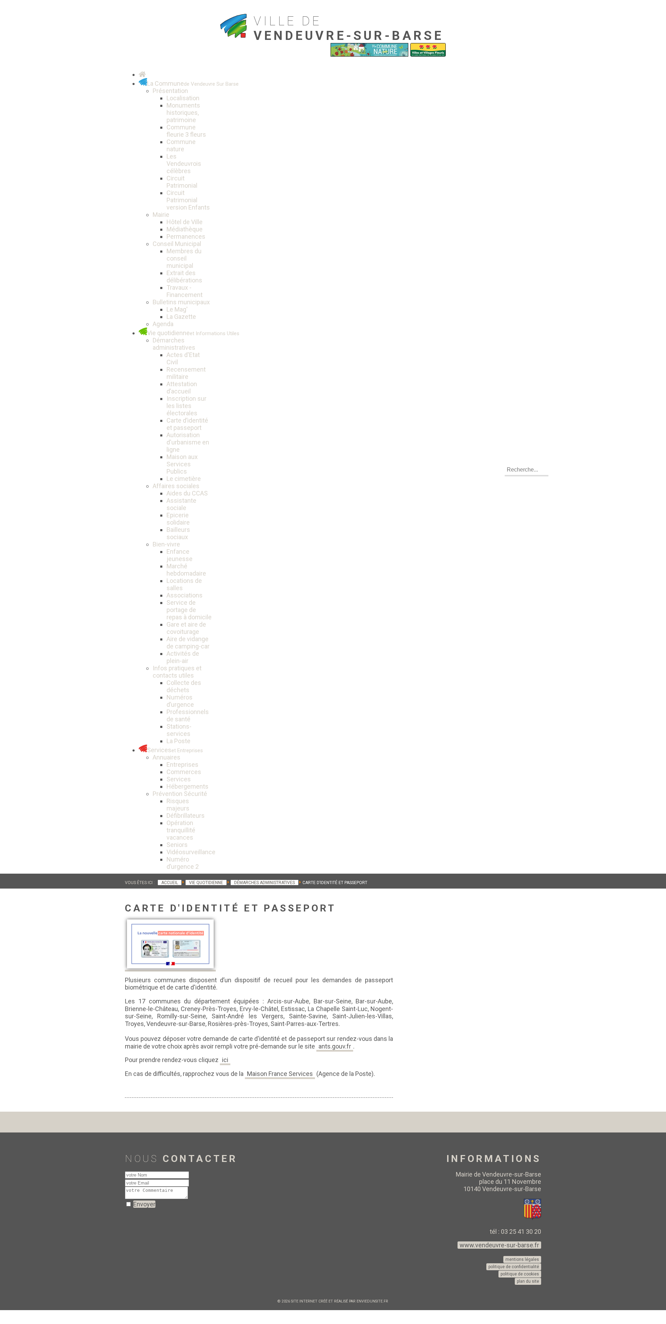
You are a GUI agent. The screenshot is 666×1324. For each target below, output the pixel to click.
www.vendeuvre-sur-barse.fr (499, 1245)
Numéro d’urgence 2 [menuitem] (182, 863)
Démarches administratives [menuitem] (174, 344)
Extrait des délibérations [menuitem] (184, 276)
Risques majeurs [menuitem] (177, 804)
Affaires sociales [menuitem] (176, 486)
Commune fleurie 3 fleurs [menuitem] (186, 131)
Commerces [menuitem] (183, 771)
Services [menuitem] (178, 779)
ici (225, 1059)
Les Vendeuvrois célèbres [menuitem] (183, 164)
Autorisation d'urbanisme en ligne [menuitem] (187, 442)
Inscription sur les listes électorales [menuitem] (186, 406)
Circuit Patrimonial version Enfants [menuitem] (188, 200)
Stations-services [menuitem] (178, 730)
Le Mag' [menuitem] (177, 309)
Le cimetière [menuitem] (183, 478)
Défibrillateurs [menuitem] (185, 815)
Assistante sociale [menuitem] (181, 504)
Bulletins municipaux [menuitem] (181, 302)
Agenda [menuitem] (163, 324)
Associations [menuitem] (184, 595)
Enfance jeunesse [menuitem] (179, 555)
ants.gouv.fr (334, 1046)
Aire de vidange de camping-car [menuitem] (188, 642)
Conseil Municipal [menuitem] (177, 243)
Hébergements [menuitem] (187, 786)
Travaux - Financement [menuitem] (184, 291)
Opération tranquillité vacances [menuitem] (180, 830)
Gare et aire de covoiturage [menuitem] (186, 628)
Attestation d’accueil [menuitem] (181, 387)
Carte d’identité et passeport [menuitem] (187, 424)
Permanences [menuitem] (185, 236)
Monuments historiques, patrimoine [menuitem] (183, 113)
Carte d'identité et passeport (230, 908)
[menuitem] (142, 74)
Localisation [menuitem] (182, 98)
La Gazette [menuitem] (181, 316)
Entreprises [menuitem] (182, 764)
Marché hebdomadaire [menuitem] (186, 569)
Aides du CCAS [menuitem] (187, 493)
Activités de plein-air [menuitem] (182, 657)
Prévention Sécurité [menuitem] (180, 793)
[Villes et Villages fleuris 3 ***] (428, 55)
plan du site (528, 1281)
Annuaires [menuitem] (166, 757)
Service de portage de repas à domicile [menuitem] (189, 610)
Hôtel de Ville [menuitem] (184, 222)
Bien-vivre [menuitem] (166, 544)
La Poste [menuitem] (178, 741)
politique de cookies (520, 1274)
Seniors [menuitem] (177, 844)
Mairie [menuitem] (161, 214)
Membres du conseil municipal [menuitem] (184, 258)
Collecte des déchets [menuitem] (183, 686)
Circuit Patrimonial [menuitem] (181, 182)
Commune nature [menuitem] (181, 145)
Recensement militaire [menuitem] (186, 373)
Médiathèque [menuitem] (184, 229)
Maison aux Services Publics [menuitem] (182, 464)
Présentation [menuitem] (170, 90)
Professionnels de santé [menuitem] (187, 715)
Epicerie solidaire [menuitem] (178, 518)
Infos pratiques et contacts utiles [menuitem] (177, 671)
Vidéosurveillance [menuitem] (190, 852)
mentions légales (522, 1259)
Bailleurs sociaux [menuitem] (178, 533)
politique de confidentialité (513, 1266)
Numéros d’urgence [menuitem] (180, 701)
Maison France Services (280, 1073)
